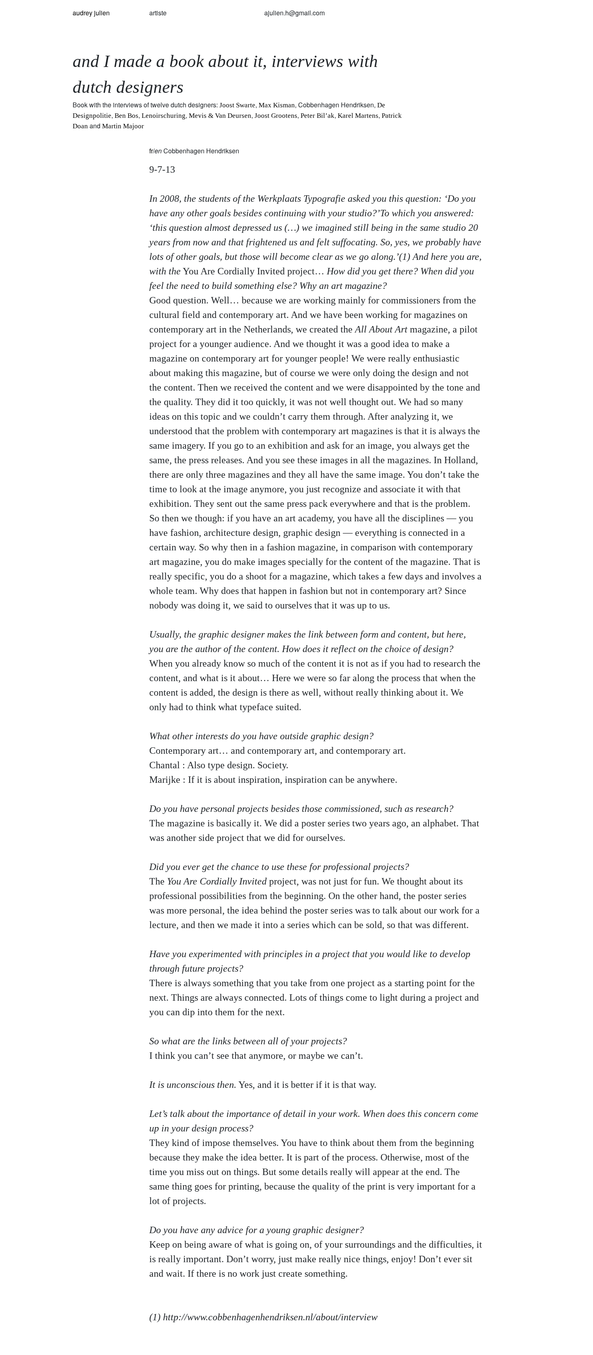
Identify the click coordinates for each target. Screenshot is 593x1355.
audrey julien (91, 12)
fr (151, 150)
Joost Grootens (276, 115)
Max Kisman (277, 105)
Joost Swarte (237, 105)
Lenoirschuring (164, 115)
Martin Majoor (123, 126)
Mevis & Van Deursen (220, 115)
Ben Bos (126, 115)
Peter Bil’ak (317, 115)
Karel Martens (358, 115)
